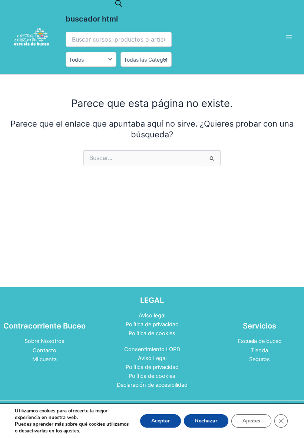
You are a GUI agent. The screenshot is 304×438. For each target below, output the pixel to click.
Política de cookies (152, 333)
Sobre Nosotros (44, 341)
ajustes (71, 431)
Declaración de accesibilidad (152, 385)
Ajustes (251, 420)
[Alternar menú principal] (289, 37)
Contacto (44, 350)
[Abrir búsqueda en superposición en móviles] (118, 3)
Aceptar (160, 420)
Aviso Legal (152, 358)
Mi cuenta (44, 359)
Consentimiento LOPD (152, 349)
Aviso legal (152, 315)
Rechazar (206, 420)
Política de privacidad (152, 324)
